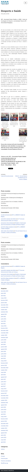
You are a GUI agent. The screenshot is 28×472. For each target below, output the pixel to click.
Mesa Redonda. (4, 205)
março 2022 (3, 298)
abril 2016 (3, 414)
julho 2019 (3, 351)
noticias (3, 449)
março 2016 (3, 416)
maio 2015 (3, 439)
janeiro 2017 (4, 393)
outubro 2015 (4, 428)
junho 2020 (3, 339)
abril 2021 (3, 323)
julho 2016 (3, 407)
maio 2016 (3, 411)
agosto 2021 (4, 314)
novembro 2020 (4, 332)
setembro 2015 (4, 430)
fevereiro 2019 (4, 363)
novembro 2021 (4, 307)
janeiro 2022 (4, 302)
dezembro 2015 (4, 423)
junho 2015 (3, 437)
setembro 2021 (4, 311)
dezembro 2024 (4, 291)
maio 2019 (3, 356)
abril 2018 (3, 374)
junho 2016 (3, 409)
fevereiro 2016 (4, 418)
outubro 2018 (4, 370)
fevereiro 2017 (4, 391)
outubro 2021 (4, 309)
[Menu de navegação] (25, 3)
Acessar (3, 456)
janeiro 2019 (4, 365)
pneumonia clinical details (7, 223)
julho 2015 (3, 435)
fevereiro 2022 (4, 300)
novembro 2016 (4, 398)
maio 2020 (3, 342)
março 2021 (3, 325)
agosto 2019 (4, 349)
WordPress (11, 470)
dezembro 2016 (4, 395)
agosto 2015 (4, 432)
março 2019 (3, 360)
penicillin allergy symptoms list (8, 227)
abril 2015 (3, 442)
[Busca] (25, 237)
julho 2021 (3, 316)
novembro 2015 (4, 425)
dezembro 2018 (4, 367)
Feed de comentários (6, 460)
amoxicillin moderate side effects (8, 218)
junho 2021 (3, 318)
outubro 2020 (4, 335)
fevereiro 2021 (4, 328)
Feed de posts (4, 458)
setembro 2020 (4, 337)
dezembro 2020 (4, 330)
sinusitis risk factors (5, 214)
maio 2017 (3, 384)
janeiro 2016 (4, 421)
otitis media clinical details (7, 230)
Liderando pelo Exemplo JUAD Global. (10, 208)
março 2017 (3, 388)
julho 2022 (3, 293)
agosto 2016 (4, 405)
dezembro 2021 (4, 305)
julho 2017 (3, 379)
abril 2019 (3, 358)
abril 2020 (3, 344)
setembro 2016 (4, 402)
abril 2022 (3, 295)
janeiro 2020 (4, 346)
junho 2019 (3, 353)
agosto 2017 (4, 377)
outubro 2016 (4, 400)
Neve (2, 470)
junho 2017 (3, 381)
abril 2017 (3, 386)
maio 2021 (3, 321)
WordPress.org (4, 463)
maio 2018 (3, 372)
